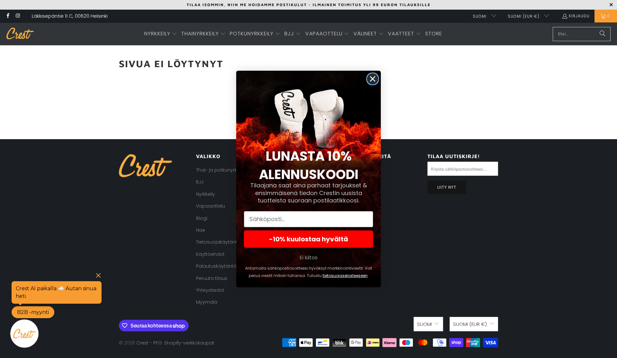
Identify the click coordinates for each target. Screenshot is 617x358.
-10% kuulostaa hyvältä (308, 239)
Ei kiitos (308, 257)
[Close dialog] (372, 79)
